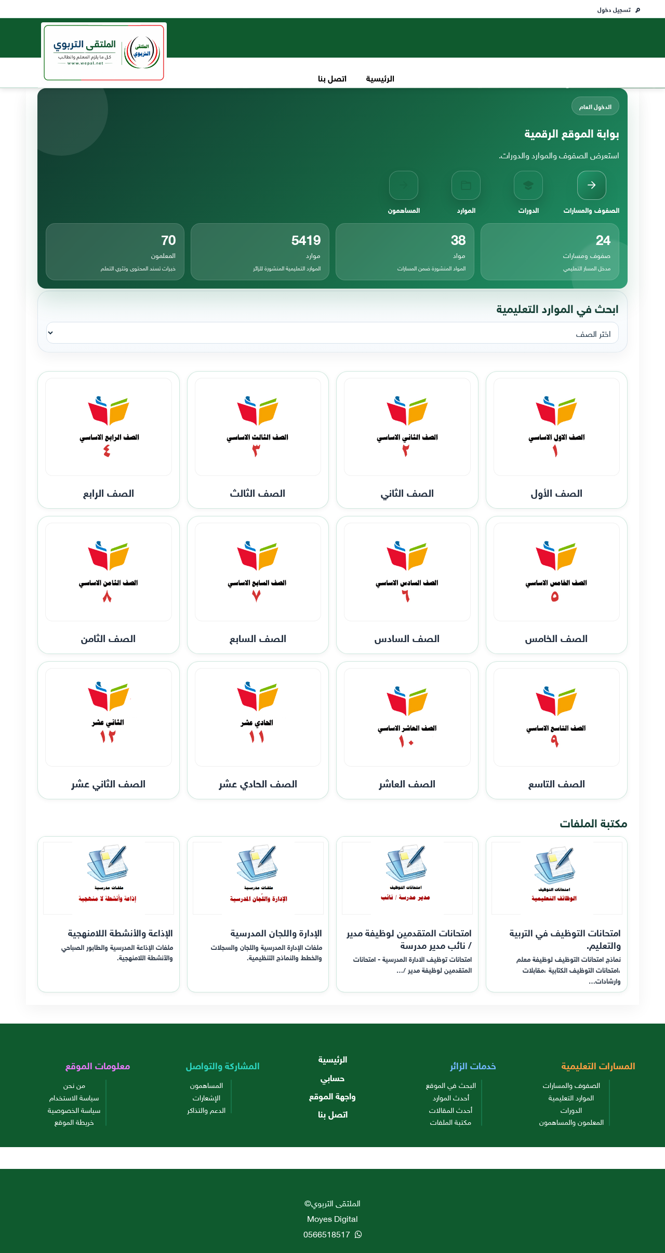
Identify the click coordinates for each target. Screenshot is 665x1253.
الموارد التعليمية (571, 1096)
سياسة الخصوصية (74, 1109)
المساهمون (206, 1084)
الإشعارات (206, 1096)
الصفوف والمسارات (571, 1084)
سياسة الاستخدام (74, 1096)
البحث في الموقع (451, 1084)
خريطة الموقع (74, 1121)
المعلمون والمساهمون (571, 1121)
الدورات (571, 1109)
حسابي (332, 1076)
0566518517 (327, 1233)
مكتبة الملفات (450, 1121)
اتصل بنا (332, 77)
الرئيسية (380, 77)
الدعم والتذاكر (206, 1109)
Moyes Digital (332, 1217)
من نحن (74, 1084)
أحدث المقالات (450, 1109)
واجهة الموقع (332, 1094)
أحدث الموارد (451, 1096)
